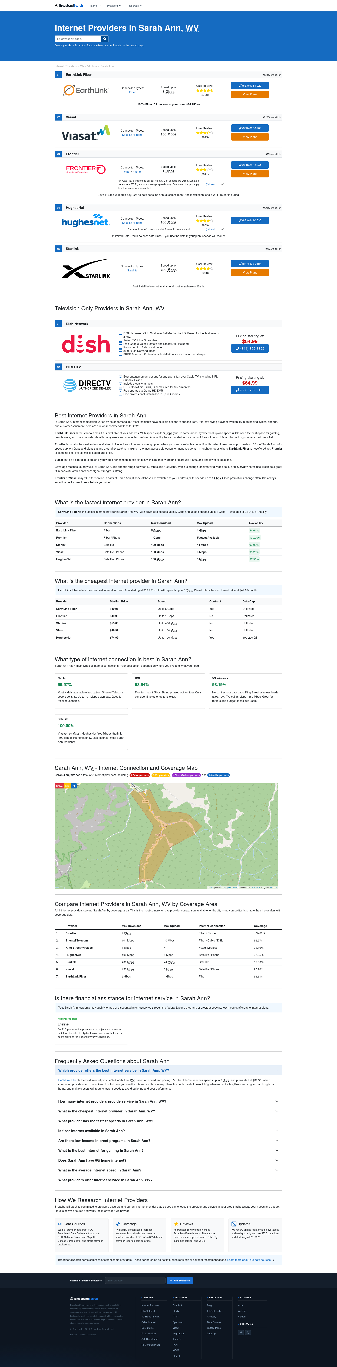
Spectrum (178, 1322)
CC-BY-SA (255, 887)
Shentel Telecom (77, 940)
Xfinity (176, 1311)
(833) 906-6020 (251, 85)
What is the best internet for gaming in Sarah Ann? (101, 1150)
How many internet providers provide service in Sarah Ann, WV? (112, 1101)
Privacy (73, 1334)
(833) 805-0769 (251, 128)
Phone (138, 135)
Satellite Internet (149, 1339)
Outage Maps (214, 1327)
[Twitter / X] (248, 1332)
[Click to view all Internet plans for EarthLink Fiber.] (86, 90)
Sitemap (211, 1333)
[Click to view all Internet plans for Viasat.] (86, 132)
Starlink (61, 545)
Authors (242, 1311)
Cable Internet (148, 1322)
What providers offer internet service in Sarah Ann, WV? (105, 1179)
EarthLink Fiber (66, 530)
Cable (59, 786)
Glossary (211, 1316)
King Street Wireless (79, 948)
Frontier (61, 537)
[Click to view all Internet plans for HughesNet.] (86, 220)
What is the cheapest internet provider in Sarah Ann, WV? (106, 1110)
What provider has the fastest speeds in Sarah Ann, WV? (105, 1120)
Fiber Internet (148, 1311)
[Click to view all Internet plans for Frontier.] (86, 169)
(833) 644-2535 (251, 220)
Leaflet (211, 887)
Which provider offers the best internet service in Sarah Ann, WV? (113, 1070)
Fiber (132, 92)
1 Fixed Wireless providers (186, 775)
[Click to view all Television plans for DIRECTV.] (87, 385)
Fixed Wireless (149, 1333)
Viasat (60, 552)
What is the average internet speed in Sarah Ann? (99, 1170)
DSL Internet (147, 1327)
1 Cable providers (140, 775)
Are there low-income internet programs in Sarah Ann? (104, 1140)
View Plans (250, 94)
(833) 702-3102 (251, 389)
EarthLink (177, 1305)
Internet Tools (214, 1311)
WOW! (176, 1350)
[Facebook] (241, 1332)
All (74, 786)
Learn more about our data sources (249, 1260)
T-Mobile (177, 1339)
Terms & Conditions (87, 1334)
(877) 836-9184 (251, 264)
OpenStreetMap (232, 887)
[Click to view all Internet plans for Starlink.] (86, 268)
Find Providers (182, 1280)
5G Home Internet (150, 1316)
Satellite (127, 135)
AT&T (176, 1316)
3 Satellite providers (219, 775)
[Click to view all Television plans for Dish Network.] (87, 343)
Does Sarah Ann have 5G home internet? (92, 1160)
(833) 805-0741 (251, 165)
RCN (175, 1344)
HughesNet (63, 559)
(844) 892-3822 (251, 348)
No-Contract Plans (150, 1344)
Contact (242, 1316)
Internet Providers (150, 1305)
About (241, 1305)
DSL (67, 786)
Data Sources (214, 1322)
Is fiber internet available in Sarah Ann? (91, 1130)
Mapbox (273, 887)
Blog (209, 1305)
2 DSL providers (161, 775)
